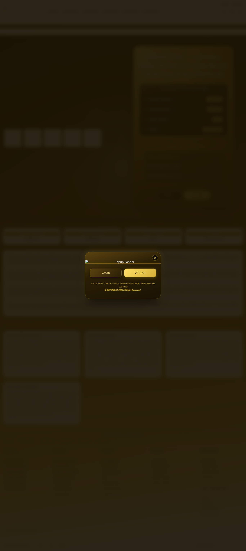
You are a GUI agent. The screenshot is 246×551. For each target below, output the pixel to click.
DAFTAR (140, 273)
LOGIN (106, 273)
